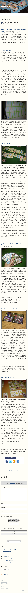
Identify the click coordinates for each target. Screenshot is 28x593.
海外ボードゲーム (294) (7, 562)
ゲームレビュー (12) (7, 551)
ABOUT (2, 586)
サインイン (12, 483)
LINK (2, 585)
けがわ (13, 25)
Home (2, 18)
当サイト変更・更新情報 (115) (9, 560)
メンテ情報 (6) (6, 556)
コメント (3, 487)
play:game (5, 6)
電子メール (3, 507)
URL (2, 511)
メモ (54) (4, 554)
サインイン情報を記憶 (7, 516)
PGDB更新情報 (4, 582)
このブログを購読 (5, 574)
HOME (2, 580)
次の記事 (17, 470)
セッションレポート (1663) (8, 553)
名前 (2, 503)
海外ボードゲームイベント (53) (9, 549)
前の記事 (11, 470)
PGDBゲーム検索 (4, 583)
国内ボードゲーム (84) (7, 558)
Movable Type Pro (23, 590)
